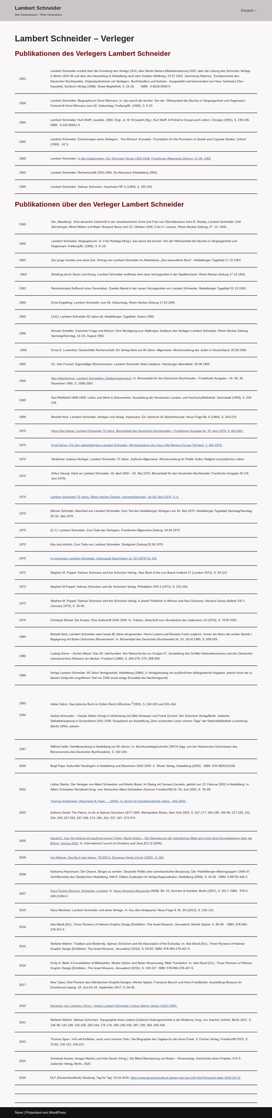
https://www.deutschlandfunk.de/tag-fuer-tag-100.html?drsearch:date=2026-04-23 (185, 1077)
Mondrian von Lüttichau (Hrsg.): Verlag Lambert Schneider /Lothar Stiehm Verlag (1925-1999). (113, 1005)
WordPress (57, 1112)
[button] (255, 10)
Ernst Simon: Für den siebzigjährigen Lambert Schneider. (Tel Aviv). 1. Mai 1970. (136, 445)
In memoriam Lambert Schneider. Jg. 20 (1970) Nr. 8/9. (103, 558)
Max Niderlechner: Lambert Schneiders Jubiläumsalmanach (91, 378)
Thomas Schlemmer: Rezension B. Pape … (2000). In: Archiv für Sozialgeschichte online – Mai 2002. (118, 801)
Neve (19, 1112)
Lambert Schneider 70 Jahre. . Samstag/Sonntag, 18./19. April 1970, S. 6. (114, 497)
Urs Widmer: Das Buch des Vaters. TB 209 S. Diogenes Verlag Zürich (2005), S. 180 (107, 857)
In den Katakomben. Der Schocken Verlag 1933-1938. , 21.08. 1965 (144, 158)
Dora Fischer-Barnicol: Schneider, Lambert (79, 890)
